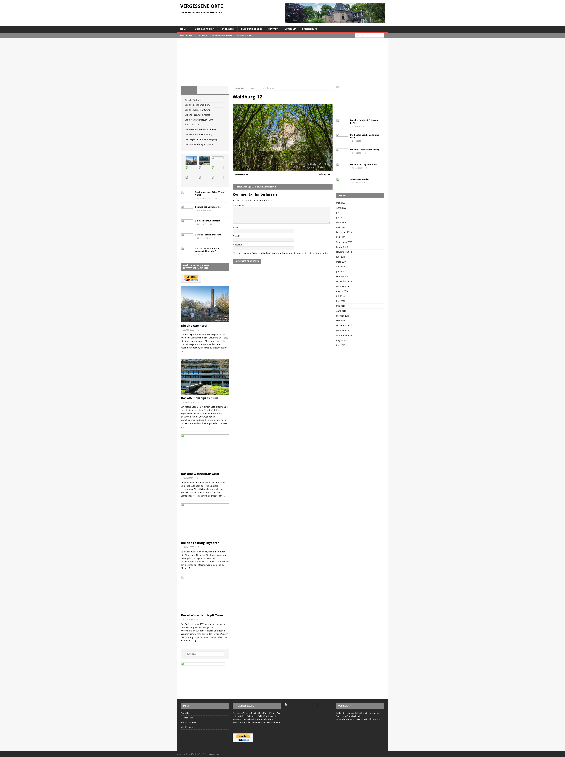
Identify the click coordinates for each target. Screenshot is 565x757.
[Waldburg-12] (282, 168)
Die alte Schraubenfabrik (207, 220)
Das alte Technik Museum (208, 234)
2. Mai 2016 (356, 141)
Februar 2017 (342, 276)
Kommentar (238, 205)
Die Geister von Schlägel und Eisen (364, 136)
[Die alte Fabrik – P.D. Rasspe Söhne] (342, 123)
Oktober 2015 (342, 330)
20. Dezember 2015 (204, 198)
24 (216, 198)
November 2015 (344, 325)
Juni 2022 (340, 217)
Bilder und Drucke (251, 29)
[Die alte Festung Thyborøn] (191, 170)
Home (183, 29)
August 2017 (342, 266)
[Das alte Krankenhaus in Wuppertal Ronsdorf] (187, 251)
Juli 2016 (340, 296)
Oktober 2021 (342, 222)
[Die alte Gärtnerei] (191, 160)
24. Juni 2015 (202, 254)
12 (211, 254)
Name (236, 227)
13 (211, 224)
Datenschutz (309, 29)
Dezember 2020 (344, 232)
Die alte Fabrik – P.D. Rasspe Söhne (364, 121)
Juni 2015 (340, 345)
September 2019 (344, 242)
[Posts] (189, 90)
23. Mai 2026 (188, 329)
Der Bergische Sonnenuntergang (201, 139)
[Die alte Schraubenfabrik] (187, 223)
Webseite (237, 244)
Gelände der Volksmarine (208, 206)
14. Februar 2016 (203, 238)
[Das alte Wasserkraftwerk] (217, 160)
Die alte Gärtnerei (193, 100)
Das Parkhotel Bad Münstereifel (200, 129)
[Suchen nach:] (369, 35)
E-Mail (236, 236)
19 (215, 210)
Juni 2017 (340, 271)
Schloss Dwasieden (359, 179)
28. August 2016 (358, 126)
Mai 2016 (340, 305)
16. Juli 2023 (188, 478)
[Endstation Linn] (217, 170)
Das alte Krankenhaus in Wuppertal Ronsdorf (207, 250)
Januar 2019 (342, 247)
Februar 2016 (342, 315)
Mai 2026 (340, 202)
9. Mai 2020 (356, 153)
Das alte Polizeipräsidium (197, 104)
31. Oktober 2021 (190, 619)
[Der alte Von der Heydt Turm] (204, 170)
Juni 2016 (340, 301)
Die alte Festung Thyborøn (198, 114)
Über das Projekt (204, 29)
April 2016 (341, 310)
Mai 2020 (340, 237)
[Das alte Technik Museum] (187, 237)
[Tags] (204, 90)
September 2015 (344, 335)
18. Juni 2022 (188, 547)
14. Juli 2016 (201, 224)
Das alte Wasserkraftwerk (197, 109)
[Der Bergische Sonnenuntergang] (217, 180)
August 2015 (342, 340)
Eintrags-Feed (187, 717)
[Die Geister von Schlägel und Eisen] (342, 137)
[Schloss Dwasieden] (342, 182)
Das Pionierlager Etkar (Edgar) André (210, 193)
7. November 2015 (204, 210)
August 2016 (342, 291)
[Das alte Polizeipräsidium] (204, 160)
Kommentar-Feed (188, 722)
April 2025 (341, 207)
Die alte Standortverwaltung (198, 134)
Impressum (290, 29)
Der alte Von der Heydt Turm (199, 119)
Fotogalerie (227, 29)
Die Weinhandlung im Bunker (199, 144)
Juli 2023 (340, 212)
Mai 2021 (340, 227)
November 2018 (344, 251)
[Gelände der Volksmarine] (187, 209)
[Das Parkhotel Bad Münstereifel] (191, 180)
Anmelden (185, 713)
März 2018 (341, 261)
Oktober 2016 (342, 286)
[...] (182, 351)
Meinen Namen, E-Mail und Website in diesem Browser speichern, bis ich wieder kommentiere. (283, 253)
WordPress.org (187, 727)
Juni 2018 (340, 256)
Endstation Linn (192, 124)
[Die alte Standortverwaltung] (204, 180)
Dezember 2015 (344, 320)
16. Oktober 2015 (358, 183)
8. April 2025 (188, 402)
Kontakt (273, 29)
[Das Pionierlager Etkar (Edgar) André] (187, 195)
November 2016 (344, 281)
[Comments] (220, 90)
